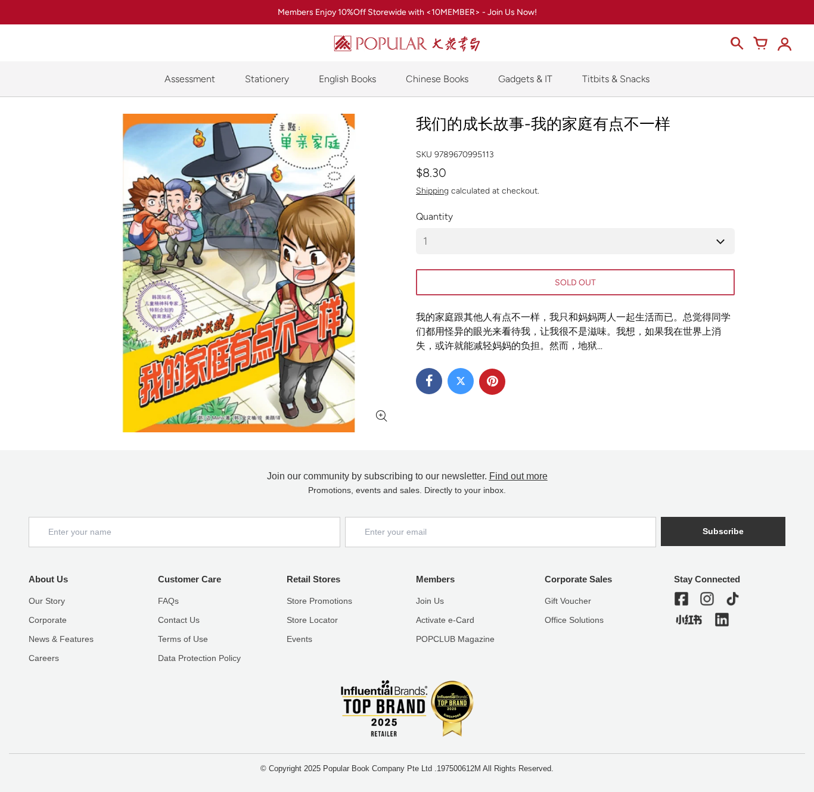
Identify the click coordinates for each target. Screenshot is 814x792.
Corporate (48, 620)
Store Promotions (319, 601)
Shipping (432, 191)
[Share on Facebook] (429, 381)
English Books (347, 79)
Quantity (434, 216)
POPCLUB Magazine (455, 639)
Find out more (518, 476)
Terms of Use (183, 639)
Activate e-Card (445, 620)
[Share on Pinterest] (492, 382)
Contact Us (179, 620)
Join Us (430, 601)
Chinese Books (437, 79)
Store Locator (312, 620)
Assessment (189, 79)
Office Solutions (574, 620)
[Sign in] (784, 43)
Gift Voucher (568, 601)
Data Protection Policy (199, 658)
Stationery (267, 79)
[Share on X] (461, 381)
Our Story (47, 601)
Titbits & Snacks (616, 79)
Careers (44, 658)
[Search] (736, 43)
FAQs (168, 601)
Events (299, 639)
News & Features (61, 639)
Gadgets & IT (525, 79)
